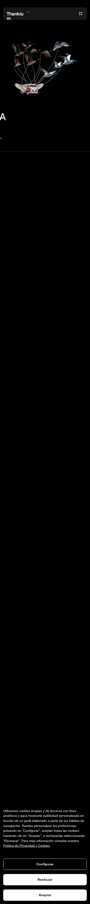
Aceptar (45, 895)
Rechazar (45, 879)
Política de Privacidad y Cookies (26, 846)
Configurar (45, 864)
